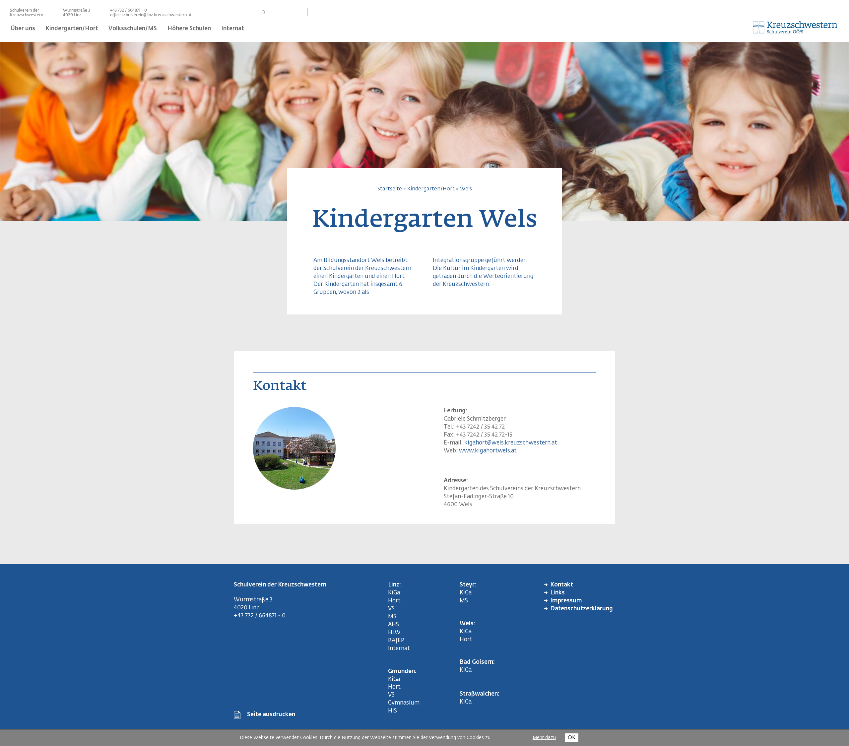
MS (393, 617)
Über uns (23, 29)
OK (571, 737)
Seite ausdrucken (271, 714)
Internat (399, 648)
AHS (393, 625)
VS (391, 609)
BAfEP (396, 641)
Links (557, 593)
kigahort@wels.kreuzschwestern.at (510, 443)
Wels (466, 188)
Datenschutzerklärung (581, 609)
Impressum (566, 601)
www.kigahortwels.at (488, 451)
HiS (392, 711)
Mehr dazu (544, 737)
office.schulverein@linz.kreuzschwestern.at (151, 15)
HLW (394, 633)
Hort (394, 601)
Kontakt (561, 585)
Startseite (389, 188)
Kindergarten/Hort (431, 188)
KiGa (394, 593)
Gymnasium (404, 703)
